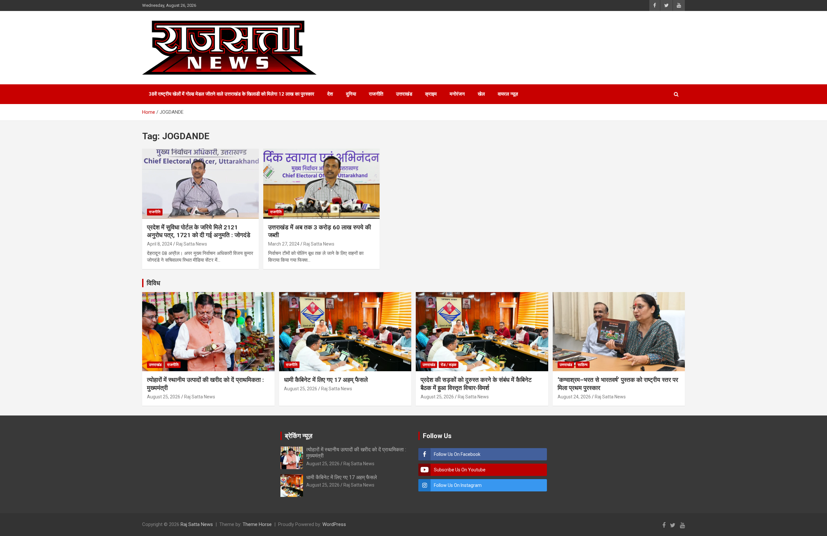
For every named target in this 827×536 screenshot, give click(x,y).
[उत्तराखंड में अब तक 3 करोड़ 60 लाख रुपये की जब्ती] (321, 184)
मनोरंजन (457, 94)
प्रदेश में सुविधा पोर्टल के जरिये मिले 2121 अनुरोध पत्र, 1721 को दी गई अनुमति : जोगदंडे (198, 231)
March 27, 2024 (283, 244)
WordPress (334, 524)
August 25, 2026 (163, 396)
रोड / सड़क (448, 365)
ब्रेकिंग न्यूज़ (298, 436)
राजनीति (376, 94)
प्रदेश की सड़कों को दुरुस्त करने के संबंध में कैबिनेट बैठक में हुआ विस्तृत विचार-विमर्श (476, 384)
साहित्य (583, 365)
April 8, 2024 (159, 244)
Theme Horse (257, 524)
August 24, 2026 (574, 396)
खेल (481, 94)
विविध (153, 283)
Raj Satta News (191, 244)
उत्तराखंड (404, 94)
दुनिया (351, 94)
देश (330, 94)
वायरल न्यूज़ (508, 94)
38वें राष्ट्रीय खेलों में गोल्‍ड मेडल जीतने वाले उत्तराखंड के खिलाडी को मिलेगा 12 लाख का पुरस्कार (231, 94)
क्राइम (431, 94)
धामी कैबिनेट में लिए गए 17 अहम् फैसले (326, 380)
